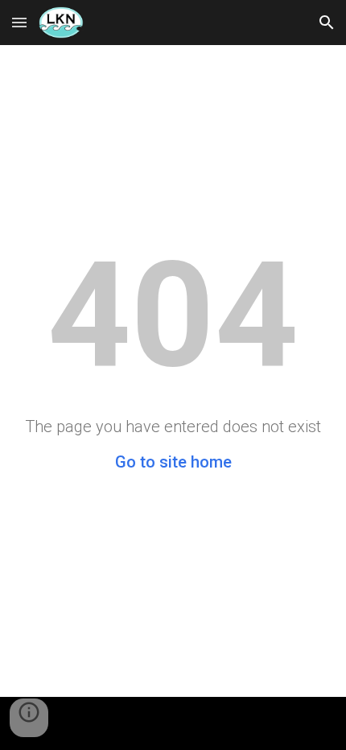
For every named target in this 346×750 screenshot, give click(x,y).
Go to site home (173, 462)
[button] (19, 22)
